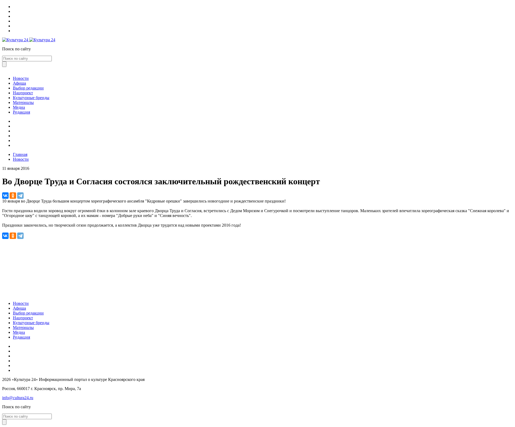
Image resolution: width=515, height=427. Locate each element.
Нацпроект (23, 93)
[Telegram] (20, 195)
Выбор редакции (28, 88)
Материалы (23, 102)
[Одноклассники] (13, 195)
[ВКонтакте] (5, 195)
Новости (21, 78)
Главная (20, 154)
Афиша (19, 83)
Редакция (21, 112)
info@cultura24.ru (17, 397)
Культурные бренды (31, 97)
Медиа (19, 107)
